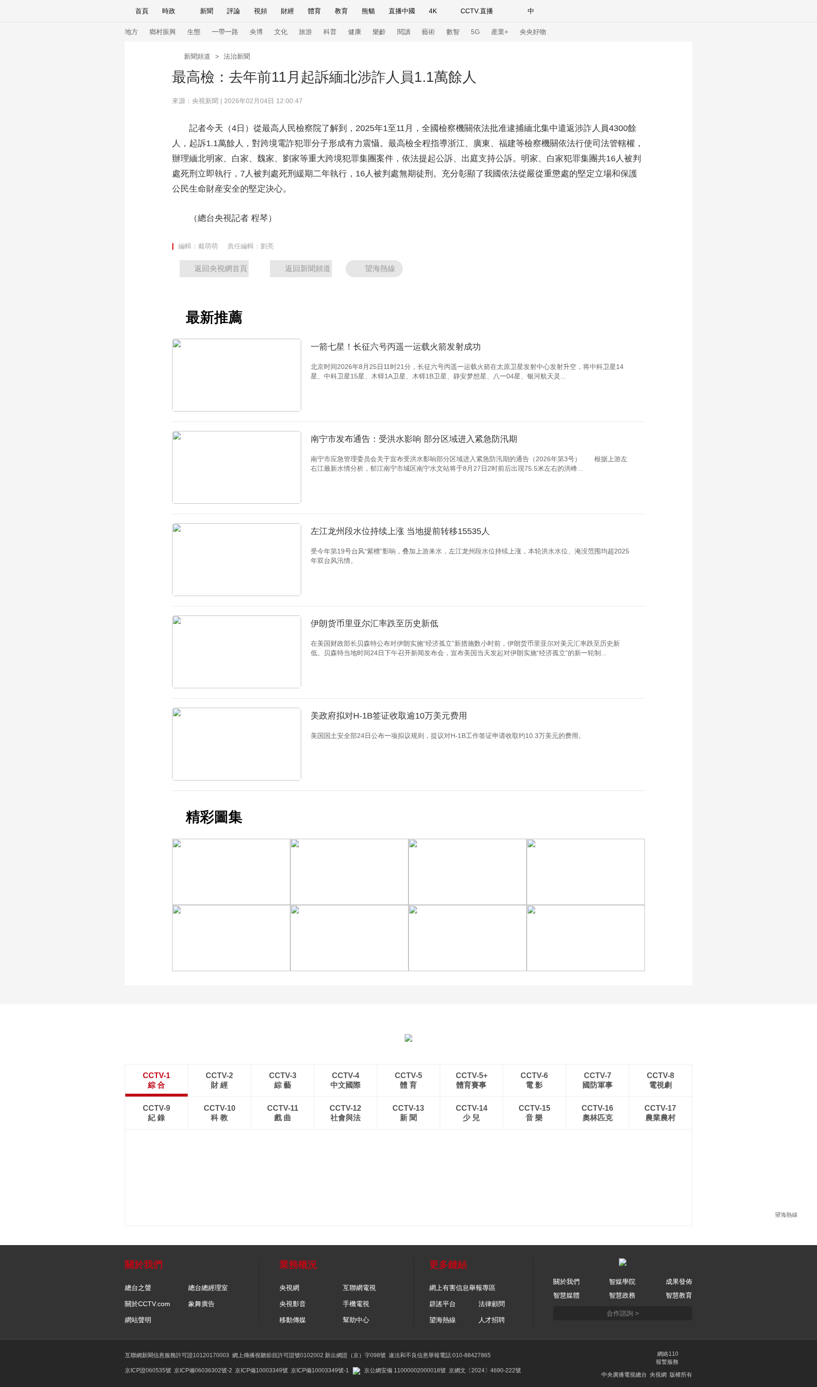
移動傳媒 (292, 1320)
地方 (131, 31)
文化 (280, 31)
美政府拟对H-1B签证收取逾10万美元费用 (389, 715)
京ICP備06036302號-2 (203, 1370)
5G (475, 31)
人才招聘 (491, 1320)
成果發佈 (679, 1281)
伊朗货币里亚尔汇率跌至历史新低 (374, 623)
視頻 (260, 11)
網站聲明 (138, 1320)
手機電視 (356, 1304)
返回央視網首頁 (220, 268)
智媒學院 (622, 1281)
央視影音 (292, 1304)
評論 (233, 11)
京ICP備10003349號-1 (320, 1370)
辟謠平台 (442, 1304)
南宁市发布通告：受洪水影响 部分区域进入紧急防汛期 (414, 439)
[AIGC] (581, 11)
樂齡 (379, 31)
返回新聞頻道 (307, 268)
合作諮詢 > (623, 1313)
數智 (453, 31)
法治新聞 (237, 56)
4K (433, 11)
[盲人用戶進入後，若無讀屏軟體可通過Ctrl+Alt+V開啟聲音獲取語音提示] (626, 11)
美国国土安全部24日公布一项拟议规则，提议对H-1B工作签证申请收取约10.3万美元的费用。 (448, 735)
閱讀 (403, 31)
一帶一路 (225, 31)
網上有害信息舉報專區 (462, 1287)
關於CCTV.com (147, 1304)
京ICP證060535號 (148, 1370)
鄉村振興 (162, 31)
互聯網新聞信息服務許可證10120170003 (177, 1355)
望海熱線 (786, 1214)
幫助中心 (356, 1320)
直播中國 (402, 11)
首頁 (141, 11)
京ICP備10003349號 (261, 1370)
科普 (330, 31)
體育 (314, 11)
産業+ (499, 31)
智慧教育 (679, 1295)
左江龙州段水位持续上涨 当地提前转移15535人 (400, 531)
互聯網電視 (359, 1287)
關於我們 (566, 1281)
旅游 (305, 31)
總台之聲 (138, 1287)
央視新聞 (205, 101)
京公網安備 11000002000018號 (405, 1370)
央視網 (289, 1287)
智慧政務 (622, 1295)
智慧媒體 (566, 1295)
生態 (193, 31)
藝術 (428, 31)
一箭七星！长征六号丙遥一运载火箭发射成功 (396, 346)
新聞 (206, 11)
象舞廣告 (201, 1304)
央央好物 (533, 31)
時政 (168, 11)
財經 (287, 11)
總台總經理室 (208, 1287)
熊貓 (368, 11)
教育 (341, 11)
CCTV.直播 (477, 11)
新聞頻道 (197, 56)
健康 (354, 31)
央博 (256, 31)
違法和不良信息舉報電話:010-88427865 (440, 1355)
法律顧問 (491, 1304)
